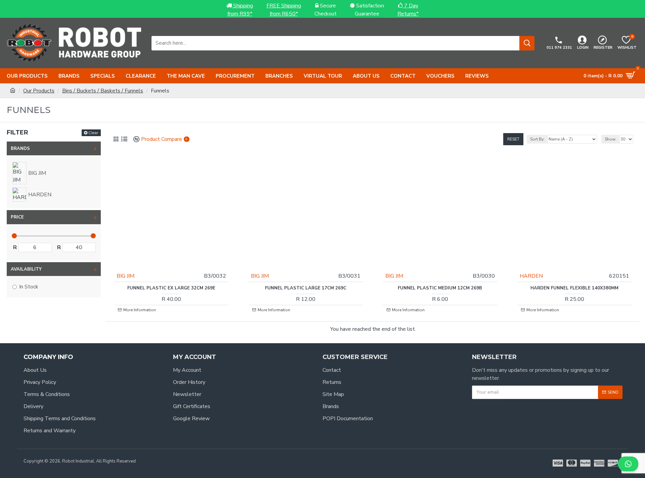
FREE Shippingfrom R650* (283, 9)
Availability (26, 269)
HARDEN (531, 276)
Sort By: (537, 139)
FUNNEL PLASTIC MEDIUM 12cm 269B (440, 288)
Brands (20, 149)
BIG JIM (125, 276)
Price (17, 217)
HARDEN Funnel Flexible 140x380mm (574, 288)
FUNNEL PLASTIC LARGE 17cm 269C (305, 288)
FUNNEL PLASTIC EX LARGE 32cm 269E (171, 288)
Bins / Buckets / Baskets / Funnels (102, 90)
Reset (513, 139)
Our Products (38, 90)
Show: (610, 139)
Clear (93, 132)
